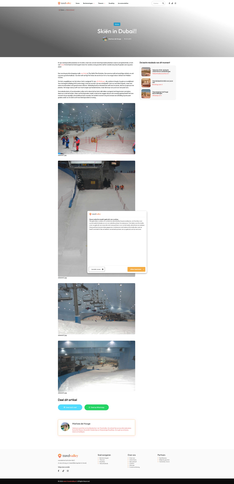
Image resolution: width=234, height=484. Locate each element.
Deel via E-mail (71, 407)
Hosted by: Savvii (164, 462)
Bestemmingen (88, 3)
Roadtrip (111, 3)
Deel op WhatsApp (97, 407)
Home (78, 3)
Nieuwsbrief (133, 462)
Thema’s (100, 3)
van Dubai (84, 73)
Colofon (131, 463)
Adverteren (132, 460)
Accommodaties (123, 3)
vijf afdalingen (100, 81)
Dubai (62, 65)
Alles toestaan (135, 269)
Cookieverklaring (134, 467)
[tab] (78, 3)
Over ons (132, 458)
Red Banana (163, 458)
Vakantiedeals (103, 463)
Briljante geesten (164, 460)
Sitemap (131, 465)
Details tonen (96, 269)
